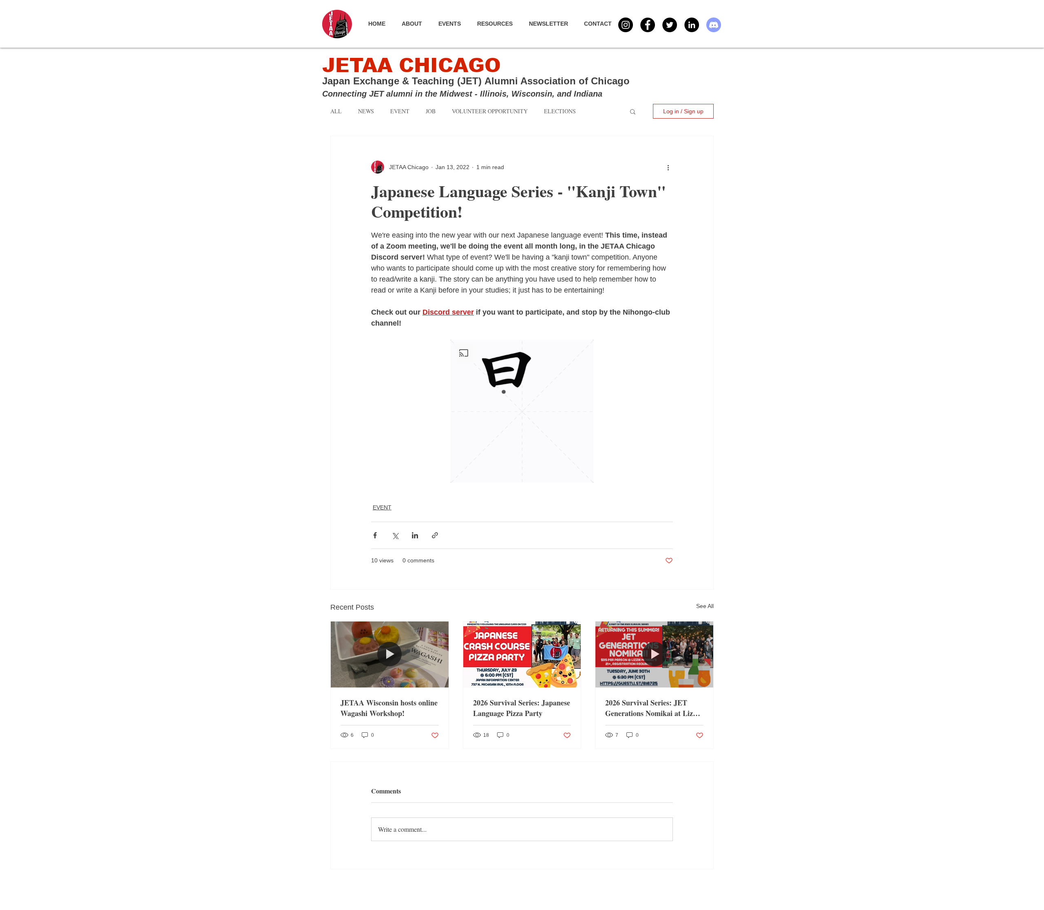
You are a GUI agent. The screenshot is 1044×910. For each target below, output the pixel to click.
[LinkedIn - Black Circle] (691, 25)
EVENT (382, 507)
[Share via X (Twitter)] (395, 535)
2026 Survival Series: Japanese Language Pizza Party (521, 707)
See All (705, 606)
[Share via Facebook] (375, 535)
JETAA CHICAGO (411, 65)
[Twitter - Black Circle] (669, 25)
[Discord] (713, 25)
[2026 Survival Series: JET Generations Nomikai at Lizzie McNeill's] (654, 654)
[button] (453, 23)
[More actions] (668, 167)
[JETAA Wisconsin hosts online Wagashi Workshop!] (390, 654)
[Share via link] (435, 535)
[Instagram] (625, 25)
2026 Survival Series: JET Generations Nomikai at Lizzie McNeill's (653, 707)
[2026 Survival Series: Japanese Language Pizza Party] (522, 654)
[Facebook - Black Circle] (647, 25)
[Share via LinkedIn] (415, 535)
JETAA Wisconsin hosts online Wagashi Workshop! (389, 707)
